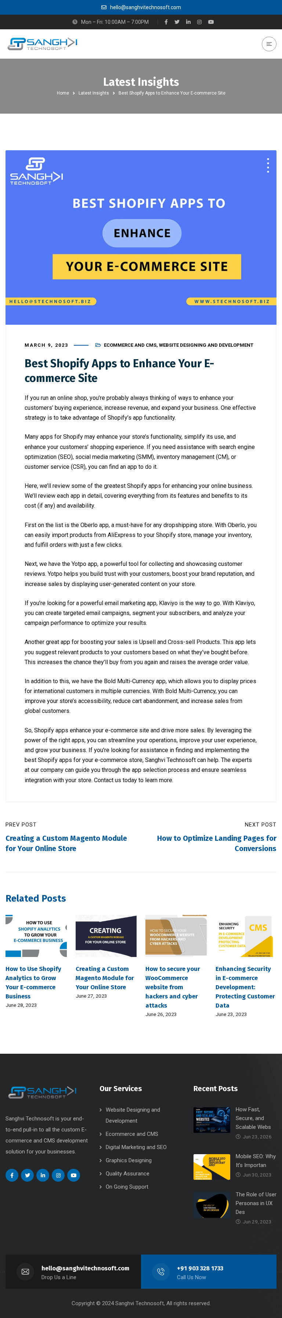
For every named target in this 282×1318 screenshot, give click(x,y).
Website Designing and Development (206, 345)
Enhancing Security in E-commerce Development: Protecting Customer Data (245, 987)
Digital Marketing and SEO (136, 1147)
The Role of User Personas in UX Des (256, 1203)
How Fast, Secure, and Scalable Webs (253, 1118)
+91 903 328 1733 (200, 1268)
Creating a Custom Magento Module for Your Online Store (105, 978)
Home (63, 93)
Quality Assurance (127, 1173)
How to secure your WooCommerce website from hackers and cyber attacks (172, 987)
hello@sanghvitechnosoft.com (85, 1268)
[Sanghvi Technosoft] (42, 44)
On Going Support (127, 1186)
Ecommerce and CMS (130, 345)
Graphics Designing (129, 1160)
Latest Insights (94, 93)
